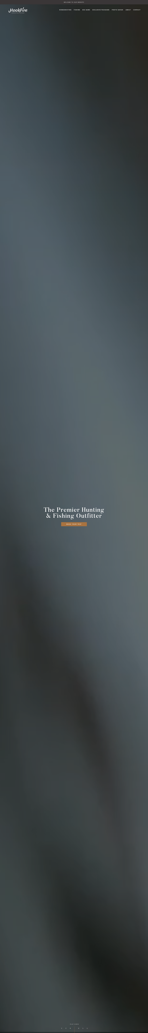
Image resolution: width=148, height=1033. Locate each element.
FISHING (77, 10)
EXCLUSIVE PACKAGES (100, 10)
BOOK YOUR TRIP (74, 524)
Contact (137, 10)
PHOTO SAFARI (117, 10)
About (128, 10)
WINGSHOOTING (65, 10)
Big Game (86, 10)
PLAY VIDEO (74, 1024)
